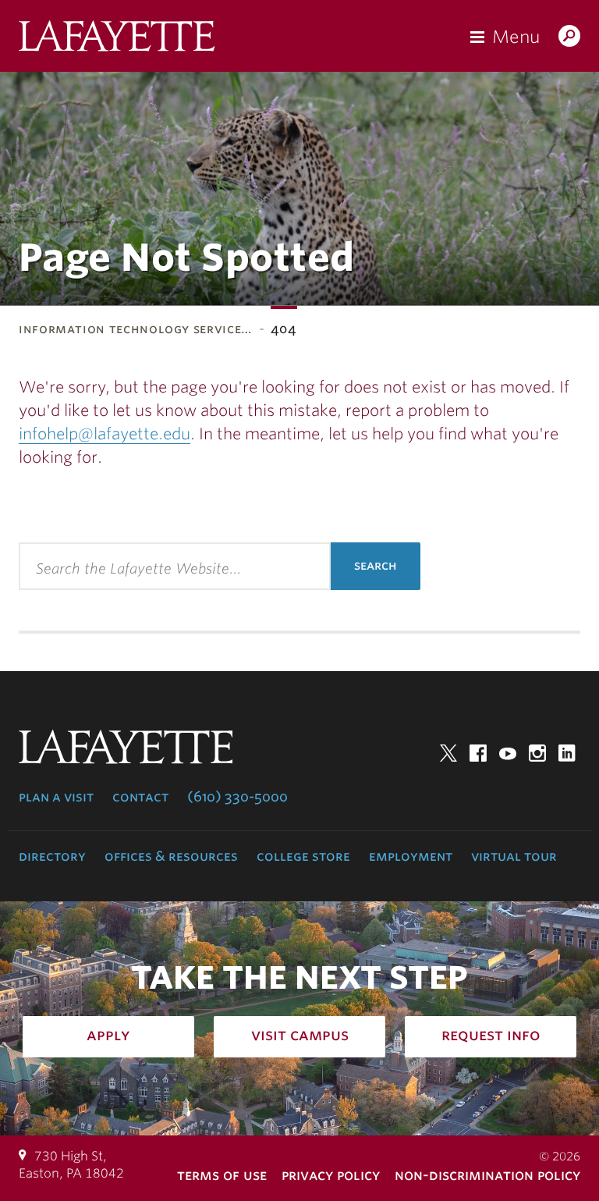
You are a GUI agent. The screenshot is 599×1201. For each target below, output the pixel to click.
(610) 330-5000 (237, 797)
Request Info (491, 1034)
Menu (516, 37)
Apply (108, 1034)
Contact (140, 797)
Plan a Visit (56, 797)
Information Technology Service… (136, 329)
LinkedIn (567, 753)
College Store (303, 856)
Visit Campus (300, 1034)
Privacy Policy (331, 1175)
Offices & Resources (171, 856)
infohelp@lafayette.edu (104, 434)
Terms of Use (222, 1175)
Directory (52, 856)
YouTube (507, 753)
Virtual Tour (514, 856)
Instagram (537, 753)
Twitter (448, 753)
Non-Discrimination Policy (487, 1175)
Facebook (478, 753)
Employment (410, 856)
